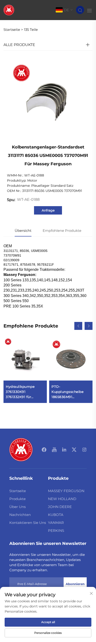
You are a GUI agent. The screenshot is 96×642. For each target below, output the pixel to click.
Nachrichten (20, 514)
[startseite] (21, 449)
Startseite (17, 491)
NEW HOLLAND (62, 499)
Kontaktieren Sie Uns (27, 522)
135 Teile (31, 29)
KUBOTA (55, 514)
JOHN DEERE (60, 506)
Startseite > (13, 29)
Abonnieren (75, 584)
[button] (78, 326)
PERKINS (56, 530)
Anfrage (48, 210)
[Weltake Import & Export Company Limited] (8, 9)
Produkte (17, 499)
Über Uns (17, 506)
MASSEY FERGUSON (66, 491)
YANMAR (56, 522)
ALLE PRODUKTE (19, 44)
